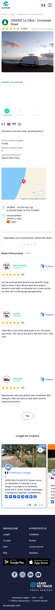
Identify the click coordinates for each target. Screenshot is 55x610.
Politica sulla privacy (20, 601)
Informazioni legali (20, 598)
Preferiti (20, 115)
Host (5, 546)
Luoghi (11, 14)
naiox (51, 29)
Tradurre (49, 266)
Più (27, 416)
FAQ (5, 553)
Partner (32, 540)
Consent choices (40, 601)
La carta (7, 540)
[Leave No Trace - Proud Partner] (41, 586)
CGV (41, 598)
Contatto (34, 115)
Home (4, 14)
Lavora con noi (36, 546)
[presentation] (5, 51)
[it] (43, 5)
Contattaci (34, 534)
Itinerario (7, 115)
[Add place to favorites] (40, 450)
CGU (34, 598)
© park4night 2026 (11, 605)
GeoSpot (33, 553)
